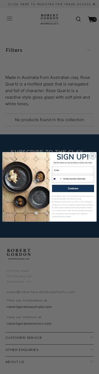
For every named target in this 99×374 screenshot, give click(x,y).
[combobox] (57, 178)
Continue (73, 188)
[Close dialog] (93, 156)
